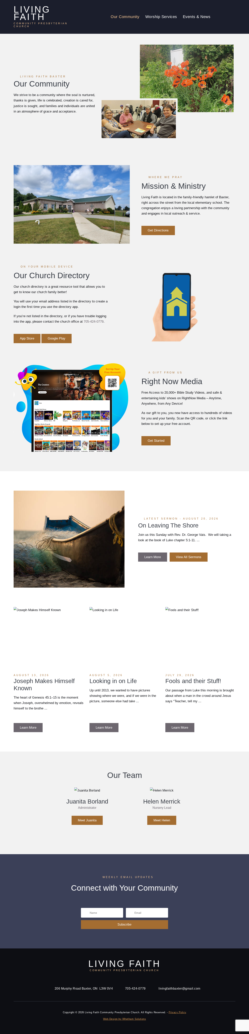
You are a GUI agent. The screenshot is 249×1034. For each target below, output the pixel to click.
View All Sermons (188, 557)
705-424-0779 (93, 321)
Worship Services (161, 17)
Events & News (196, 17)
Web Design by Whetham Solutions (124, 1019)
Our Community (125, 17)
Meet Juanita (87, 820)
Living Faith (41, 17)
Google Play (56, 338)
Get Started (156, 441)
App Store (27, 338)
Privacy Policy (177, 1012)
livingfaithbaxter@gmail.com (179, 988)
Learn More (152, 557)
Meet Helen (161, 820)
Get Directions (158, 230)
